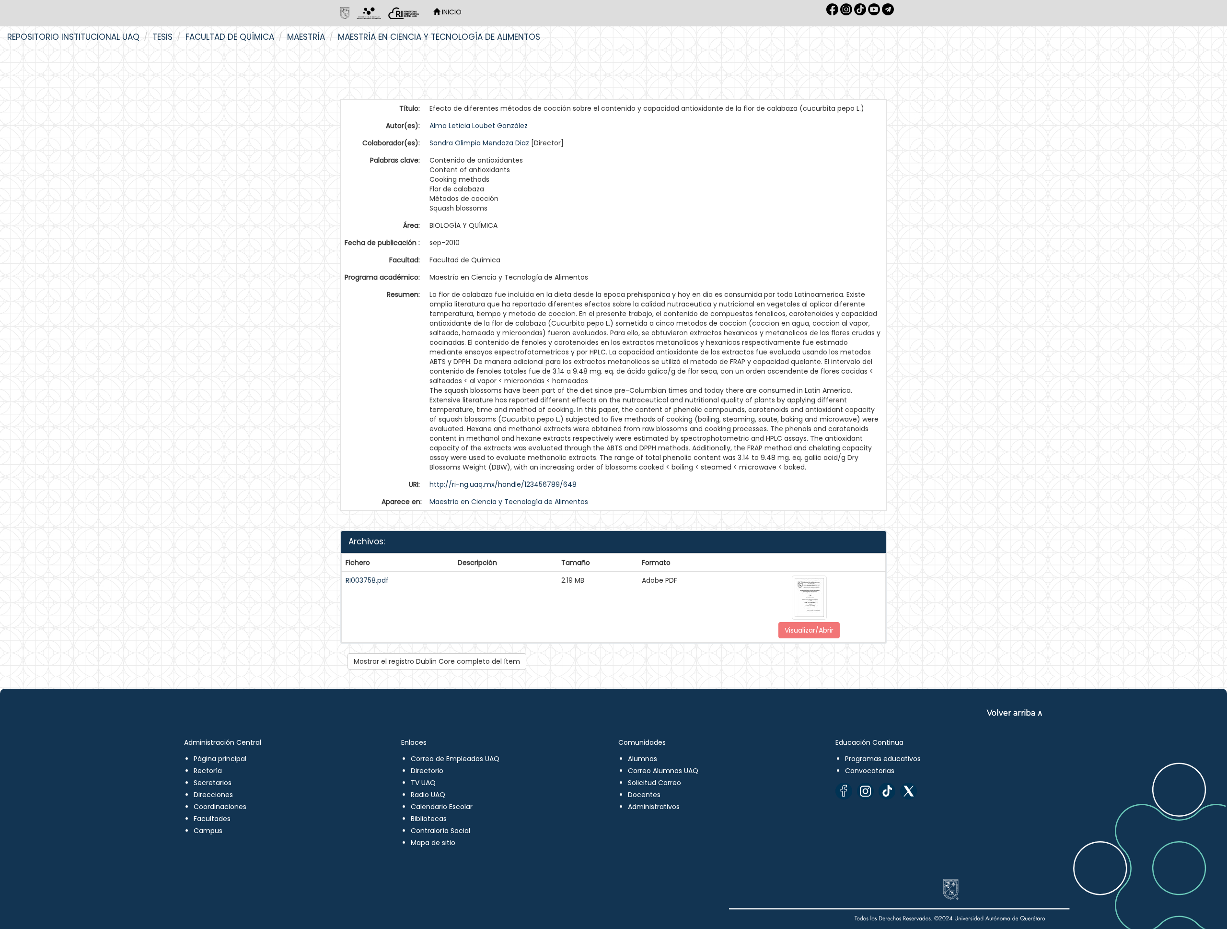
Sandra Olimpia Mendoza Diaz (479, 143)
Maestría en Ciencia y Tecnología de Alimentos (439, 37)
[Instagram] (865, 791)
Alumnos (642, 759)
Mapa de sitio (433, 842)
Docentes (644, 795)
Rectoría (208, 771)
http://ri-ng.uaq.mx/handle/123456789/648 (503, 484)
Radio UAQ (428, 795)
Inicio (451, 12)
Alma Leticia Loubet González (478, 125)
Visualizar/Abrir (809, 630)
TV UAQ (423, 783)
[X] (908, 791)
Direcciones (213, 795)
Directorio (427, 771)
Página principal (220, 759)
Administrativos (654, 806)
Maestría (306, 37)
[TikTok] (887, 791)
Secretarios (213, 783)
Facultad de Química (229, 37)
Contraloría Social (440, 830)
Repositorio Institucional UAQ (73, 37)
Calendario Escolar (442, 806)
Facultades (212, 818)
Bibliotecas (429, 818)
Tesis (162, 37)
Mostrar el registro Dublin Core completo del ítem (437, 661)
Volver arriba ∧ (1015, 712)
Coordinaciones (220, 806)
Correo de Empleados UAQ (455, 759)
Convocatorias (869, 771)
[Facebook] (843, 791)
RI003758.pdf (367, 580)
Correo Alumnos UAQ (663, 771)
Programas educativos (883, 759)
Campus (208, 830)
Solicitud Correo (654, 783)
